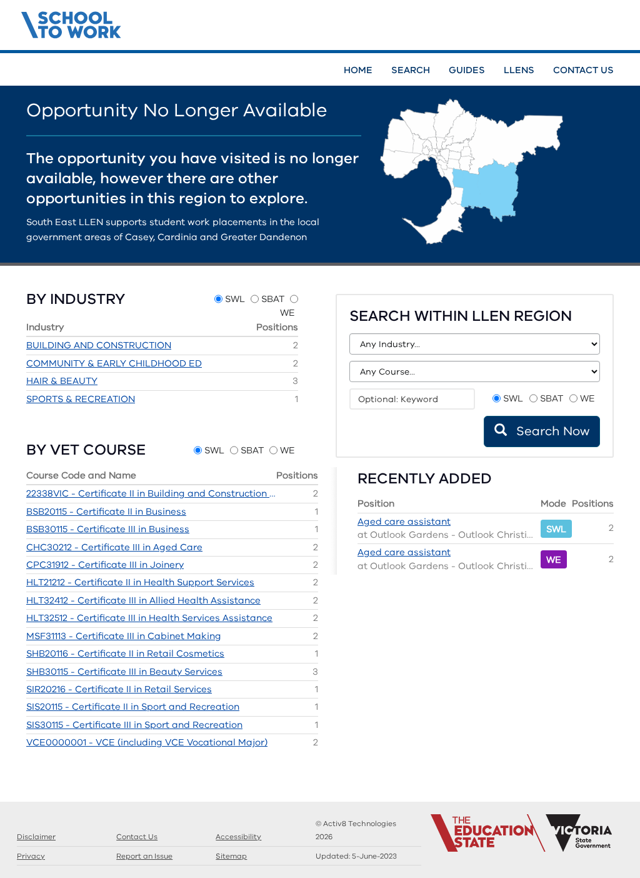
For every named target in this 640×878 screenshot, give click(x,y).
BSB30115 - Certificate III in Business (107, 529)
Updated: (356, 856)
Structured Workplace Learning (146, 23)
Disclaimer (36, 837)
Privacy (31, 856)
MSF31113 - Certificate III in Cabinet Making (123, 636)
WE (287, 312)
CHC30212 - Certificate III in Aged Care (114, 547)
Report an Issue (144, 856)
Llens (519, 70)
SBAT (272, 299)
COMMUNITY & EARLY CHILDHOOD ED (114, 363)
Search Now (551, 431)
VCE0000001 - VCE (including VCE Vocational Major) (147, 742)
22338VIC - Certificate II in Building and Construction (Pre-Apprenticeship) (151, 493)
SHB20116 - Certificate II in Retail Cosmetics (125, 653)
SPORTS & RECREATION (80, 399)
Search (410, 70)
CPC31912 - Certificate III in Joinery (105, 564)
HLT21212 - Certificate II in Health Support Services (140, 582)
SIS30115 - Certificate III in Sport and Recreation (134, 725)
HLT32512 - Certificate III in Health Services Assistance (149, 618)
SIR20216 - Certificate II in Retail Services (119, 689)
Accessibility (238, 837)
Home (358, 70)
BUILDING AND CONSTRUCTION (98, 345)
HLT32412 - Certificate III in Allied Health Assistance (143, 600)
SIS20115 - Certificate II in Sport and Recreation (132, 706)
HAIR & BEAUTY (62, 381)
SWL (235, 299)
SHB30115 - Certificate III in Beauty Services (124, 671)
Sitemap (231, 856)
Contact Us (583, 70)
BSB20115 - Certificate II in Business (106, 511)
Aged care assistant (404, 521)
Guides (467, 70)
